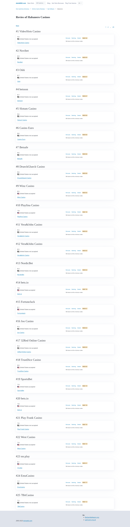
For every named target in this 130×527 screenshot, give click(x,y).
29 (113, 27)
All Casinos (39, 3)
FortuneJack (21, 313)
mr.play (19, 468)
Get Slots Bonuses (58, 3)
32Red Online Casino (24, 352)
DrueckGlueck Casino (24, 178)
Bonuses (68, 38)
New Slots (30, 3)
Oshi (18, 81)
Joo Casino (20, 333)
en (79, 3)
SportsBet (20, 390)
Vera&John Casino (23, 236)
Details (79, 38)
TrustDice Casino (22, 371)
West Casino (21, 448)
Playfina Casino (22, 217)
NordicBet (20, 275)
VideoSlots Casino (23, 43)
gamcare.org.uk (90, 520)
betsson (20, 101)
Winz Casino (21, 197)
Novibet (20, 62)
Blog (48, 3)
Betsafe (19, 159)
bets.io (19, 294)
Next (17, 26)
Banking (74, 38)
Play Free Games (70, 3)
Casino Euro (21, 139)
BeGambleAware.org (92, 517)
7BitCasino (20, 506)
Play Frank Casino (23, 429)
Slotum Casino (22, 120)
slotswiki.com (27, 521)
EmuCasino (21, 487)
